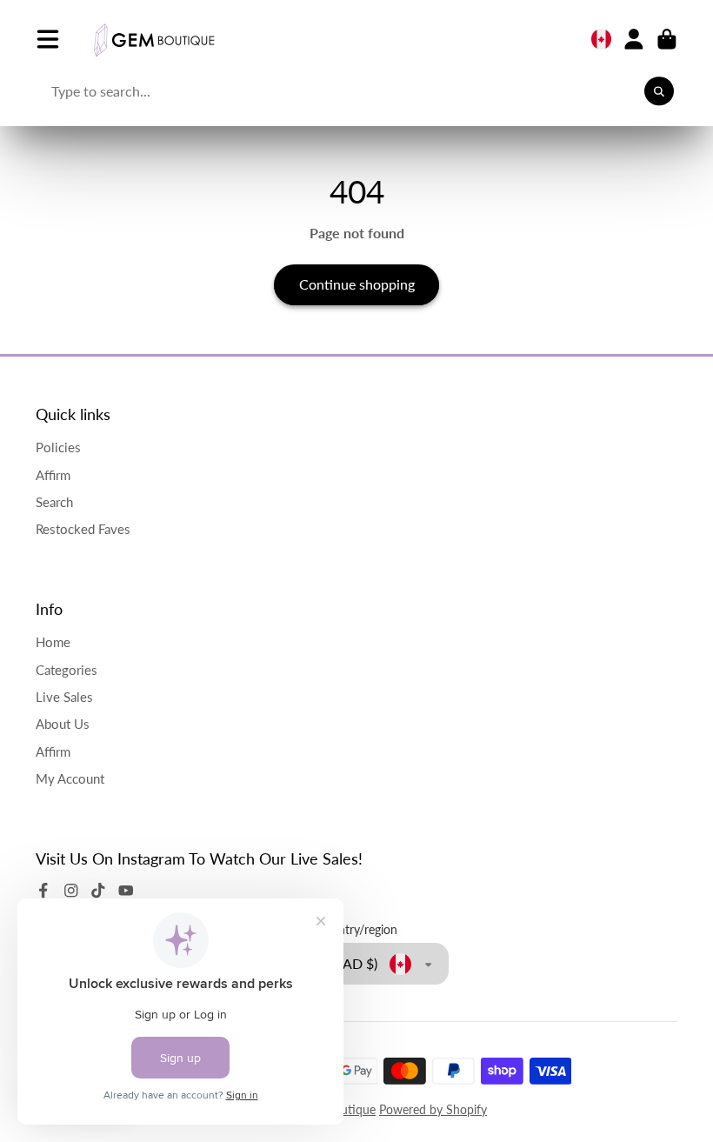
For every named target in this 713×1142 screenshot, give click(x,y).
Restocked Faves (83, 529)
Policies (58, 447)
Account (633, 39)
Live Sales (64, 697)
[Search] (659, 91)
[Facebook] (43, 890)
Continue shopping (357, 284)
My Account (70, 778)
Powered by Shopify (433, 1109)
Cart (666, 39)
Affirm (53, 475)
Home (53, 642)
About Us (63, 723)
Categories (66, 670)
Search (54, 502)
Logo (153, 39)
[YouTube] (126, 890)
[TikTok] (98, 890)
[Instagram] (71, 890)
